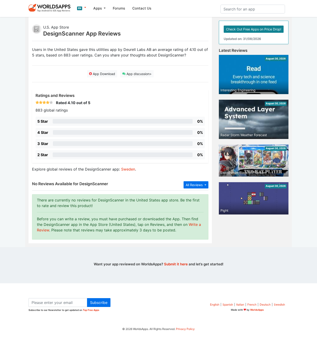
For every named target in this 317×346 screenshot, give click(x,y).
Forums (119, 8)
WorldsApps (257, 309)
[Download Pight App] (253, 198)
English (214, 304)
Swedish (279, 304)
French (251, 304)
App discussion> (139, 74)
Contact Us (141, 8)
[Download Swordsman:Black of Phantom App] (253, 160)
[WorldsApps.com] (51, 8)
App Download (103, 74)
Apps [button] (98, 8)
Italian (240, 304)
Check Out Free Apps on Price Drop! (253, 29)
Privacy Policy (185, 329)
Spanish (228, 304)
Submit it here (176, 264)
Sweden (128, 169)
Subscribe (98, 302)
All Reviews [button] (195, 185)
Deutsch (265, 304)
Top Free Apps (91, 310)
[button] (81, 7)
